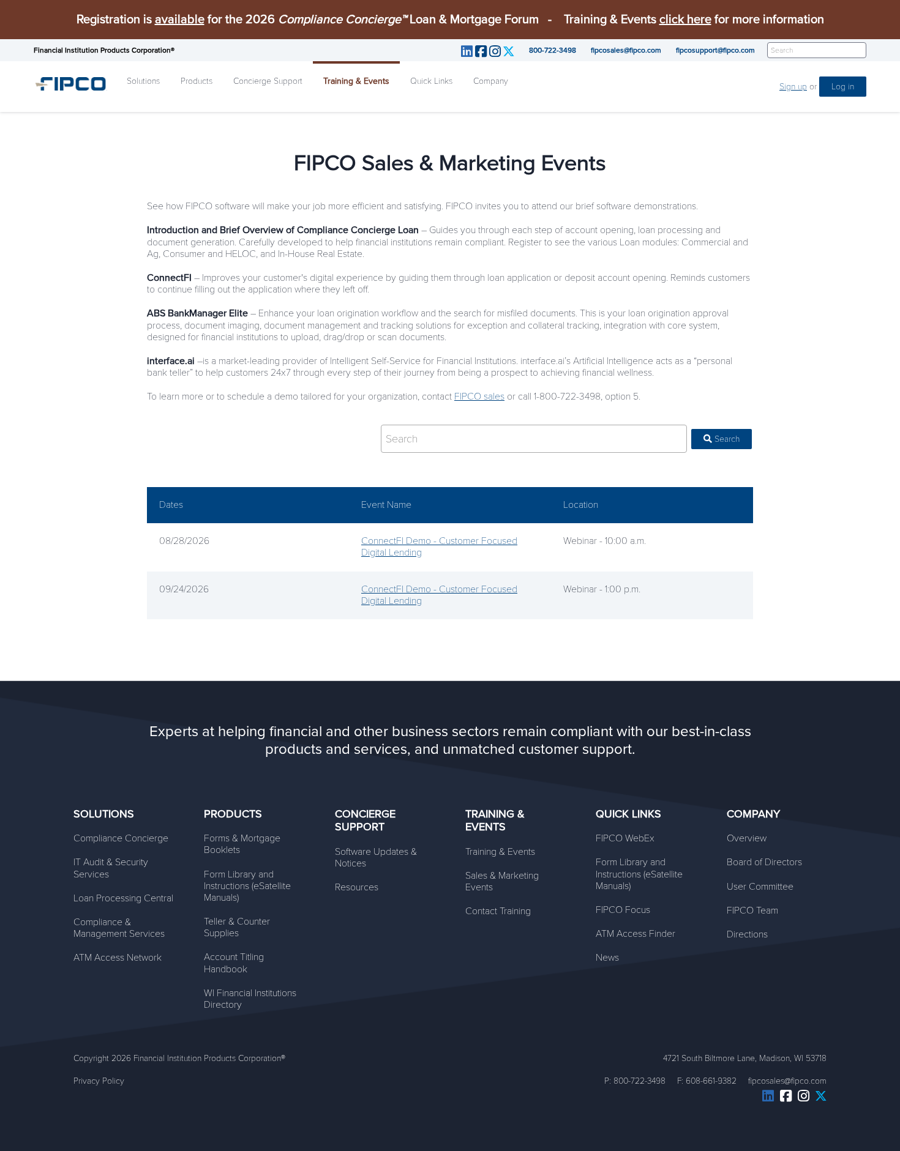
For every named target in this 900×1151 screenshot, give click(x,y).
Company (490, 81)
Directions (747, 934)
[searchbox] (535, 438)
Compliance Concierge (120, 838)
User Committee (760, 887)
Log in (842, 86)
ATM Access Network (117, 958)
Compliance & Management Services (119, 928)
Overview (747, 838)
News (607, 958)
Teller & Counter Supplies (237, 927)
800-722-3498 (552, 50)
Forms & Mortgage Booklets (242, 844)
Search (726, 439)
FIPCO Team (752, 910)
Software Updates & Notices (376, 858)
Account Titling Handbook (234, 963)
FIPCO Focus (623, 910)
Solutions (143, 81)
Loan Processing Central (123, 898)
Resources (356, 887)
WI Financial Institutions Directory (250, 999)
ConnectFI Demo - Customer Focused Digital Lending (439, 547)
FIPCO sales (479, 396)
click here (685, 19)
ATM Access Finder (635, 934)
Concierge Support (267, 81)
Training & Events (356, 81)
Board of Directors (764, 862)
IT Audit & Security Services (110, 868)
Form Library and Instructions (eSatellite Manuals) (247, 886)
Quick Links (431, 81)
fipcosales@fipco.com (626, 50)
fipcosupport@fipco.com (715, 50)
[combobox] (534, 439)
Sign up (793, 86)
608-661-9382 (711, 1081)
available (179, 19)
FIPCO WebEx (625, 838)
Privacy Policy (98, 1081)
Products (196, 81)
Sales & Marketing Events (502, 881)
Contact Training (498, 911)
